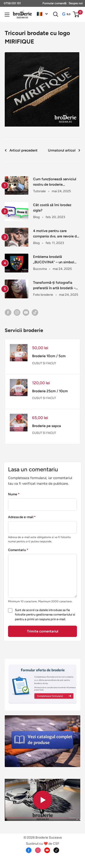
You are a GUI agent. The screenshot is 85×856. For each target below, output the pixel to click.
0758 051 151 (12, 3)
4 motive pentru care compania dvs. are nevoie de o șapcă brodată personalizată (56, 234)
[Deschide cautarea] (55, 14)
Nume (14, 494)
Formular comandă (54, 3)
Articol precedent (23, 150)
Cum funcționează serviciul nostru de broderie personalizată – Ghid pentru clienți (55, 182)
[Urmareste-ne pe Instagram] (17, 312)
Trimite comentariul (42, 631)
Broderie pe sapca (46, 426)
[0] (76, 14)
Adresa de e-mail (22, 517)
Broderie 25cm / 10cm (50, 391)
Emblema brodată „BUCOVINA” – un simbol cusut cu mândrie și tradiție (55, 260)
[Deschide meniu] (7, 14)
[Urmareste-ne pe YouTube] (26, 312)
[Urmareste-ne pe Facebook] (8, 312)
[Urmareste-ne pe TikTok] (35, 312)
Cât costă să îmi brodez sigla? (52, 207)
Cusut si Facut (44, 363)
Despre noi (76, 3)
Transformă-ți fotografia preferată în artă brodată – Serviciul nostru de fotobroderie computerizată (55, 285)
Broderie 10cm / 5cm (49, 356)
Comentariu (18, 550)
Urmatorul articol (62, 150)
